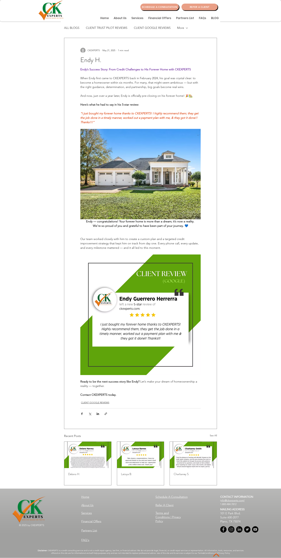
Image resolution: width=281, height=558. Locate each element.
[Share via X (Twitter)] (89, 413)
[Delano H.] (87, 455)
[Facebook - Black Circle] (223, 529)
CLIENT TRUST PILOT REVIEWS (106, 28)
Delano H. (74, 474)
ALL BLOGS (71, 28)
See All (213, 435)
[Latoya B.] (140, 455)
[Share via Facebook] (81, 413)
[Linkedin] (239, 529)
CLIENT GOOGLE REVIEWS (152, 28)
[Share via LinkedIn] (97, 413)
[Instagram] (231, 529)
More (180, 28)
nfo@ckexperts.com (232, 500)
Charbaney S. (181, 474)
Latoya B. (126, 474)
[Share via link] (105, 413)
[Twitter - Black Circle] (247, 529)
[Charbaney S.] (193, 455)
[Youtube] (255, 529)
